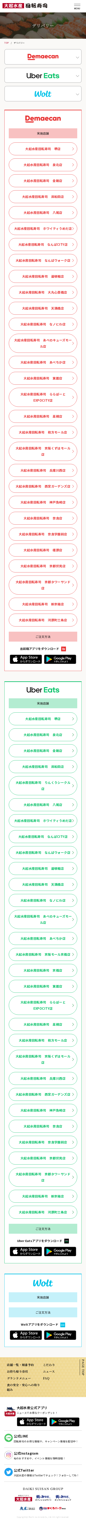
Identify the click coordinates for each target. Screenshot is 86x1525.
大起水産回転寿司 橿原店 (43, 550)
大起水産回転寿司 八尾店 (43, 212)
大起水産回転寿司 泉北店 (43, 165)
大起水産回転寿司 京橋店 (43, 970)
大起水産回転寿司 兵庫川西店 (43, 470)
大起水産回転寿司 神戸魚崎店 (43, 502)
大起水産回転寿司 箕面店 (43, 378)
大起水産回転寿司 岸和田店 (43, 196)
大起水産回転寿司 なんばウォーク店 (43, 260)
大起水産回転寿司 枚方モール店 (43, 432)
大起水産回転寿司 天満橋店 (43, 308)
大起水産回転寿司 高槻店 (43, 416)
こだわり (49, 1365)
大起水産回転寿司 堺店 (43, 149)
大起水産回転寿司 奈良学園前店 (43, 534)
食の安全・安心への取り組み (23, 1387)
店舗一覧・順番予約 (20, 1365)
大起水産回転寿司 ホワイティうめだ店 (43, 228)
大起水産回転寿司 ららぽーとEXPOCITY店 (43, 397)
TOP (6, 42)
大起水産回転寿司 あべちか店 (43, 362)
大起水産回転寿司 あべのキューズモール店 (43, 343)
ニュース (49, 1371)
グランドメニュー (19, 1378)
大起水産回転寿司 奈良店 (43, 518)
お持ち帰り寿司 (17, 1371)
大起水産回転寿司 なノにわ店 (43, 324)
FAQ (46, 1378)
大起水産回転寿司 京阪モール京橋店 (43, 954)
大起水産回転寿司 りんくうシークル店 (43, 785)
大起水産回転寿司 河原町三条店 (43, 620)
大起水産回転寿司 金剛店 (43, 180)
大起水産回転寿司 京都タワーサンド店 (43, 585)
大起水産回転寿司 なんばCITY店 (43, 244)
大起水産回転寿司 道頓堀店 (43, 276)
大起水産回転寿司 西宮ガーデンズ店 (43, 486)
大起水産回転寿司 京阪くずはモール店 (43, 451)
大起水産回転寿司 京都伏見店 (43, 566)
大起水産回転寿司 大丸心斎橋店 (43, 292)
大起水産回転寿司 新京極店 (43, 604)
